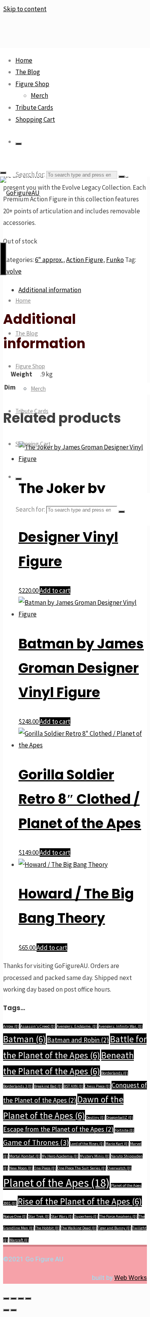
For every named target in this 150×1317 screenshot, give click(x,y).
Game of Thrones (36, 1142)
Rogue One (15, 1216)
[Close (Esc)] (28, 1298)
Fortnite (124, 1130)
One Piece (45, 1168)
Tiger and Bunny (114, 1227)
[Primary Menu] (3, 258)
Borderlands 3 (18, 1086)
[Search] (18, 144)
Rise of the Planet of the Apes (80, 1201)
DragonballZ (119, 1117)
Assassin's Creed (37, 1026)
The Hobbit (47, 1227)
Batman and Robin (78, 1040)
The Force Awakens (118, 1216)
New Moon (21, 1168)
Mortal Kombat (24, 1156)
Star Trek (39, 1216)
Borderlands (114, 1072)
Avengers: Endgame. (77, 1026)
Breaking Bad (48, 1086)
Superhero (86, 1216)
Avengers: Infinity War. (120, 1026)
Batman (24, 1039)
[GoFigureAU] (20, 193)
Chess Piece (97, 1086)
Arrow (11, 1026)
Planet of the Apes (56, 1183)
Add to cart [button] (55, 590)
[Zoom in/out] (6, 1298)
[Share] (21, 1298)
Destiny (95, 1117)
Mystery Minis (95, 1156)
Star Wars (62, 1216)
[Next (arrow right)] (13, 1310)
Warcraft (19, 1239)
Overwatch (119, 1168)
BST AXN (73, 1086)
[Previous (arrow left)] (6, 1310)
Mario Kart (117, 1143)
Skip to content (25, 9)
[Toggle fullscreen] (13, 1298)
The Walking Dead (79, 1227)
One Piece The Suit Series (81, 1168)
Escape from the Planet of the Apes (58, 1129)
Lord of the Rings (87, 1143)
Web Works (130, 1277)
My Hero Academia (60, 1156)
